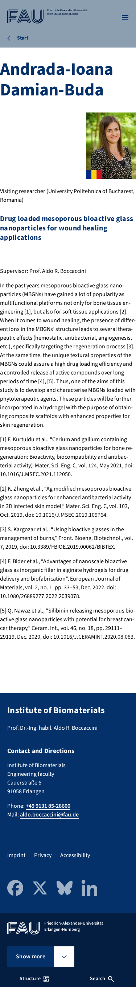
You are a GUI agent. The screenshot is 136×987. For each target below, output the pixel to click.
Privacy (42, 855)
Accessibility (75, 855)
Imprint (16, 855)
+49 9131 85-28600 (48, 806)
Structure (30, 978)
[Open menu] (125, 17)
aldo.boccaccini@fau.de (49, 815)
